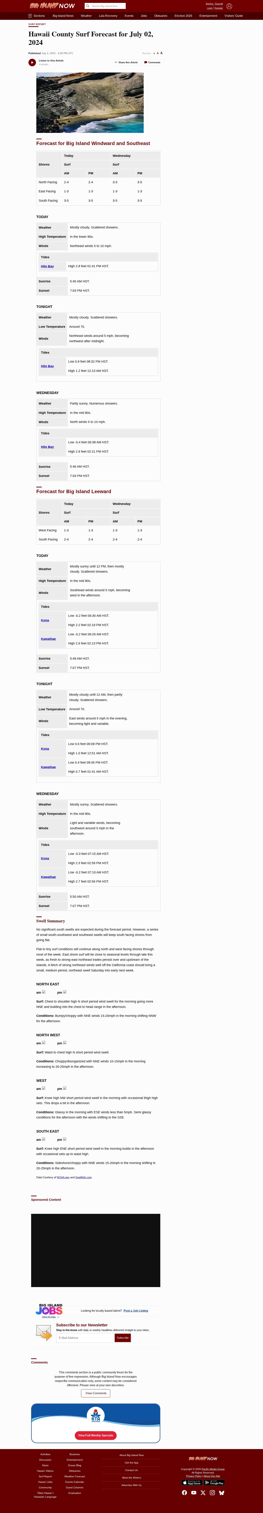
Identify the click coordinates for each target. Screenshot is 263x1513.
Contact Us (131, 1470)
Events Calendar (74, 1481)
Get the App (131, 1462)
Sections (39, 15)
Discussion (45, 1459)
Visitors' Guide (234, 15)
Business (75, 1454)
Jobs (144, 15)
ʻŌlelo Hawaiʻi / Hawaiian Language (45, 1495)
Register (219, 8)
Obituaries (160, 15)
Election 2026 (183, 15)
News (45, 1465)
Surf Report (37, 24)
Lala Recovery (108, 15)
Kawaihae (48, 639)
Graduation (74, 1493)
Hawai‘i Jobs (45, 1481)
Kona (45, 620)
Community (45, 1487)
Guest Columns (74, 1487)
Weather (86, 15)
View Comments (96, 1393)
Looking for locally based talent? (114, 1310)
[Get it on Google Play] (214, 1482)
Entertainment (208, 15)
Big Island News (63, 15)
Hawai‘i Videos (45, 1470)
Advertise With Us (131, 1485)
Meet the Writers (131, 1477)
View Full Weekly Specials (95, 1435)
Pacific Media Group (213, 1469)
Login (210, 8)
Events (129, 15)
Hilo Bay (47, 266)
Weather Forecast (74, 1476)
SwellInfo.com (83, 1177)
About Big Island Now (132, 1455)
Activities (45, 1454)
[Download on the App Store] (191, 1482)
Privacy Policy (194, 1476)
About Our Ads (212, 1476)
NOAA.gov (63, 1177)
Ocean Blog (74, 1465)
